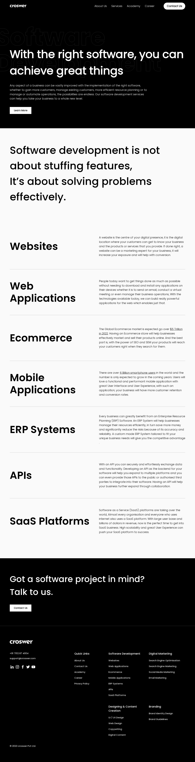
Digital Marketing (160, 653)
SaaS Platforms (117, 695)
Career (78, 677)
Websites (113, 660)
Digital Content (117, 734)
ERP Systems (115, 683)
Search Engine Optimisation (164, 660)
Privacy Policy (81, 683)
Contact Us (80, 666)
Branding (155, 706)
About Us (79, 660)
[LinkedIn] (12, 667)
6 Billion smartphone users (137, 373)
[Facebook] (22, 667)
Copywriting (115, 729)
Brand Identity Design (161, 713)
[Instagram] (17, 667)
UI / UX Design (116, 717)
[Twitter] (28, 667)
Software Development (124, 653)
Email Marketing (157, 677)
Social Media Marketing (162, 672)
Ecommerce (115, 672)
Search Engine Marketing (162, 666)
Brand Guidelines (158, 719)
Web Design (115, 723)
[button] (116, 6)
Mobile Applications (119, 677)
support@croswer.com (23, 658)
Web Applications (118, 666)
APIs (110, 689)
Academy (79, 672)
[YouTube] (33, 667)
